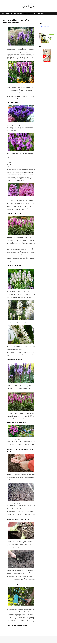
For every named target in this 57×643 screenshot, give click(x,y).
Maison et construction (38, 13)
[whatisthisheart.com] (28, 6)
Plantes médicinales (28, 13)
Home (3, 13)
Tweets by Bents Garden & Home (44, 26)
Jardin (7, 13)
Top (28, 640)
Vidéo (11, 13)
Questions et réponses (18, 13)
